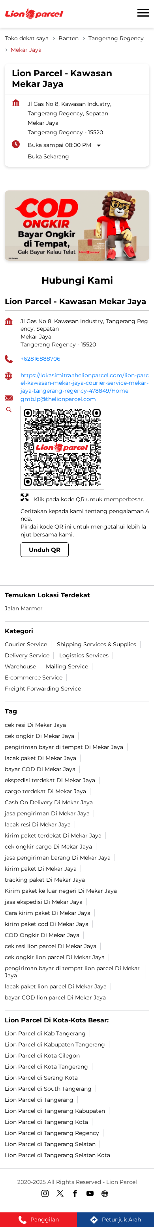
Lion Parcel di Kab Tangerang (45, 1033)
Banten (68, 38)
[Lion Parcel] (34, 14)
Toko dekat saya (27, 38)
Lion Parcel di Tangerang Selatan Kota (57, 1155)
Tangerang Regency (116, 38)
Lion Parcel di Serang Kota (41, 1077)
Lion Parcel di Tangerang (39, 1099)
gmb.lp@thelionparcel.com (58, 399)
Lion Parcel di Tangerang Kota (46, 1121)
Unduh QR (44, 549)
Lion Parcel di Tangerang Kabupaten (55, 1110)
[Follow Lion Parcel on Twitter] (61, 1195)
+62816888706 (40, 358)
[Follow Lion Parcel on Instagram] (46, 1195)
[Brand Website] (107, 1195)
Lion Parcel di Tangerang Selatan (50, 1144)
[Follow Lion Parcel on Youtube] (92, 1195)
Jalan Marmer (24, 608)
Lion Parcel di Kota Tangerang (46, 1066)
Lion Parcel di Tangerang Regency (52, 1133)
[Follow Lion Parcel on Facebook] (77, 1195)
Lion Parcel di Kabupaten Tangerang (55, 1044)
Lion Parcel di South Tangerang (48, 1088)
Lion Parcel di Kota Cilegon (42, 1055)
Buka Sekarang (48, 156)
